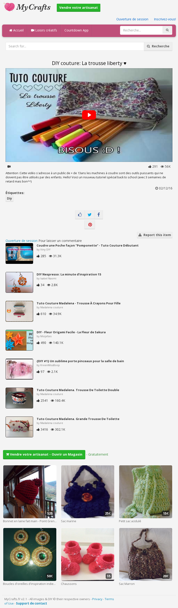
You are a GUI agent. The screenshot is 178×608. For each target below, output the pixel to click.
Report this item (156, 235)
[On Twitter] (90, 214)
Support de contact (31, 603)
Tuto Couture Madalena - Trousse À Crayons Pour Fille (79, 303)
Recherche (159, 46)
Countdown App (76, 30)
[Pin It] (89, 224)
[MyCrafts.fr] (27, 6)
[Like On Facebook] (80, 214)
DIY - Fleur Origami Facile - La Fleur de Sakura (71, 332)
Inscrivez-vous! (165, 19)
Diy (9, 198)
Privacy (97, 599)
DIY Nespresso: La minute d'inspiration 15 (69, 274)
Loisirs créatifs (45, 30)
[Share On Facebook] (98, 214)
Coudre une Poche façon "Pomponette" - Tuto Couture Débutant (88, 245)
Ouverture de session (132, 19)
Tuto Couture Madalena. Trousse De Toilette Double (78, 390)
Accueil (18, 30)
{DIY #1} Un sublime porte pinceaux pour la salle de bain (80, 361)
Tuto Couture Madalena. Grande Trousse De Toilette (78, 419)
